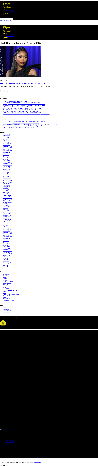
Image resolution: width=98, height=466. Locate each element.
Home (4, 2)
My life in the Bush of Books (10, 290)
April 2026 (6, 140)
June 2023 (6, 189)
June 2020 (6, 241)
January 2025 (6, 162)
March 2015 (6, 266)
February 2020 (7, 246)
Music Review (6, 3)
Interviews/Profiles (8, 281)
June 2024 (6, 172)
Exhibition (5, 280)
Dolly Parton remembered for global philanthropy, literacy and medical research (24, 105)
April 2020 (6, 244)
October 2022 (7, 201)
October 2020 (7, 235)
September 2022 (7, 202)
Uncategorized (7, 297)
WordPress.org (7, 312)
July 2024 (5, 170)
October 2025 (7, 149)
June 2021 (5, 223)
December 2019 (7, 249)
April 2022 (6, 209)
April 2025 (6, 158)
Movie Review (6, 6)
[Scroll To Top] (0, 460)
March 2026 (6, 142)
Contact (5, 318)
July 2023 (5, 188)
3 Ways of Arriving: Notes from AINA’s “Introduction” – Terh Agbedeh (26, 121)
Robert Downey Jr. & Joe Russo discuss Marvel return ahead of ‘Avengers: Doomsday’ (26, 114)
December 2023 (7, 180)
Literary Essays (10, 10)
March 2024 (6, 176)
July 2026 (5, 136)
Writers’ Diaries (10, 12)
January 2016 (6, 264)
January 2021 (6, 231)
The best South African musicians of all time (23, 127)
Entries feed (6, 309)
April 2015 (5, 265)
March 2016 (6, 261)
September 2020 (7, 236)
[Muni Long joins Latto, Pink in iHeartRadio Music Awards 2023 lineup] (20, 76)
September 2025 (7, 150)
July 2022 (5, 205)
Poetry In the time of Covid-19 (11, 294)
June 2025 (6, 155)
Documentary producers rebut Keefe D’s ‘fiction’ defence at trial (20, 109)
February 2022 (7, 212)
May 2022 (5, 208)
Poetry (4, 293)
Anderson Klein (7, 124)
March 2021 (6, 228)
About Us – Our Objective (10, 317)
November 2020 (7, 234)
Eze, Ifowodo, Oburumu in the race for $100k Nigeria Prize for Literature (22, 102)
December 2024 (7, 163)
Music (4, 287)
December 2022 (7, 198)
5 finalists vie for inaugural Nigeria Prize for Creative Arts (18, 107)
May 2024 (5, 173)
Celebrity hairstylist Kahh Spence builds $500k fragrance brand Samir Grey (23, 112)
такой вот (6, 127)
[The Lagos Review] (5, 20)
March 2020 (6, 245)
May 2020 (5, 242)
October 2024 (7, 166)
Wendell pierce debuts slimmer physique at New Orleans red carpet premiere (24, 104)
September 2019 (7, 254)
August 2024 (6, 169)
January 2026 (6, 145)
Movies (5, 286)
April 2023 (6, 192)
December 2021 (7, 215)
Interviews (5, 13)
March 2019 (6, 258)
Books (4, 277)
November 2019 (7, 251)
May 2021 (5, 225)
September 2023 (7, 185)
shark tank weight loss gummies (11, 126)
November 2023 (7, 182)
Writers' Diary (6, 298)
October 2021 (6, 218)
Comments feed (7, 310)
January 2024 (6, 179)
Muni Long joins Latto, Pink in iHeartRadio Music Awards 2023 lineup (23, 83)
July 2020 (5, 239)
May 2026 (5, 139)
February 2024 (7, 178)
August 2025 (6, 152)
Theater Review (7, 296)
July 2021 (5, 222)
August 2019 (6, 255)
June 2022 (6, 206)
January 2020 (6, 248)
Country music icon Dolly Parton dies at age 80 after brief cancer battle (22, 108)
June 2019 (5, 256)
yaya (4, 121)
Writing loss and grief (8, 300)
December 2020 (7, 232)
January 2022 (6, 213)
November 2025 (7, 148)
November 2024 (7, 165)
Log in (4, 307)
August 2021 (6, 221)
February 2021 (7, 229)
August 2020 (6, 238)
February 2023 (7, 195)
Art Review (6, 274)
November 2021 (7, 216)
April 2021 (5, 226)
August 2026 (6, 135)
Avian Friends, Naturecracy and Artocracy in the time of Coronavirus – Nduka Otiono (36, 124)
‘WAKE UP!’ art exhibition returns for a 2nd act (15, 101)
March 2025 (6, 159)
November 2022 (7, 199)
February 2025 (7, 160)
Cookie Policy (37, 462)
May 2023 (5, 191)
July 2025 (5, 153)
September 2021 (7, 219)
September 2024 (7, 168)
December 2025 (7, 146)
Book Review (6, 4)
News (4, 14)
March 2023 (6, 193)
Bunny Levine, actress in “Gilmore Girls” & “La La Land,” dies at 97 (21, 111)
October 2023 (7, 183)
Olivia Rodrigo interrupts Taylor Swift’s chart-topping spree (38, 126)
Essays (5, 9)
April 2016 (5, 259)
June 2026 (6, 137)
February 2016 (7, 262)
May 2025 (5, 156)
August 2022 (6, 203)
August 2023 (6, 186)
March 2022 (6, 211)
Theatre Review (7, 7)
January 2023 (6, 196)
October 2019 (6, 252)
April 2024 (6, 175)
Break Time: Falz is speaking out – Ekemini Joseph (25, 123)
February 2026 (7, 143)
